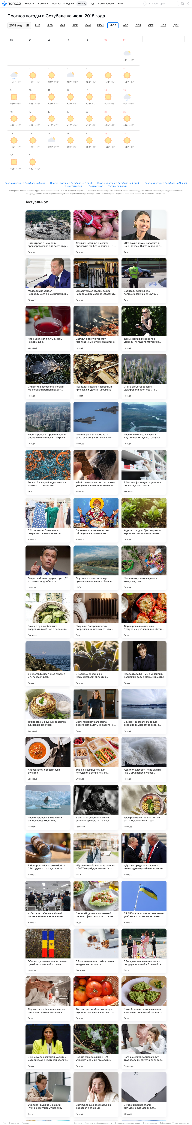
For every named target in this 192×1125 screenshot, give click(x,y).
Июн (100, 25)
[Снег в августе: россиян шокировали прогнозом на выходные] (144, 376)
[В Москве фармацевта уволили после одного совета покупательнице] (144, 472)
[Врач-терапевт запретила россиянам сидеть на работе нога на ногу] (96, 711)
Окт (150, 25)
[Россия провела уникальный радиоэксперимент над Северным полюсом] (48, 807)
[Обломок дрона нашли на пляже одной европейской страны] (48, 951)
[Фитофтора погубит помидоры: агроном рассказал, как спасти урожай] (96, 998)
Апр (75, 25)
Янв (37, 25)
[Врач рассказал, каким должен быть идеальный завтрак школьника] (144, 807)
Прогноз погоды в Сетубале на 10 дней (166, 183)
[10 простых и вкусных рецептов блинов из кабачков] (48, 711)
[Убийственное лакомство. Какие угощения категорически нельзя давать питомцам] (96, 472)
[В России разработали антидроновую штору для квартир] (144, 1094)
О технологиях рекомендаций (127, 1123)
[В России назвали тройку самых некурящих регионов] (96, 951)
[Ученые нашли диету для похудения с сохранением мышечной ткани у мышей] (96, 759)
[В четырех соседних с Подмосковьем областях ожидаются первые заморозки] (96, 663)
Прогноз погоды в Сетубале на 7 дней (118, 183)
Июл (113, 25)
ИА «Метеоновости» (180, 1123)
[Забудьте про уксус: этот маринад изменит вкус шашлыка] (96, 328)
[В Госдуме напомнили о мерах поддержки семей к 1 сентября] (144, 951)
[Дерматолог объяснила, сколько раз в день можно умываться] (48, 998)
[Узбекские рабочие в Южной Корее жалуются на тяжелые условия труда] (48, 903)
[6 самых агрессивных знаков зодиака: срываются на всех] (96, 807)
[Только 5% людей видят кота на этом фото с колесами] (48, 472)
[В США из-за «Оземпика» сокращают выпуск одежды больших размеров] (48, 520)
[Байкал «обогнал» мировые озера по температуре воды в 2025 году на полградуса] (144, 711)
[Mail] (4, 3)
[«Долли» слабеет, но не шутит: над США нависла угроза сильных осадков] (144, 759)
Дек (175, 25)
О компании (14, 1123)
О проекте (78, 1123)
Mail (4, 1123)
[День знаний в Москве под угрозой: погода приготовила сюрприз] (144, 328)
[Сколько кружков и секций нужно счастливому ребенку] (48, 1094)
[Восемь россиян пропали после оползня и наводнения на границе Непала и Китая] (48, 424)
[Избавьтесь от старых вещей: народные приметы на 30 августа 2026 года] (96, 280)
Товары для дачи (117, 186)
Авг (125, 25)
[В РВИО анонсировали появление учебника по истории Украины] (144, 903)
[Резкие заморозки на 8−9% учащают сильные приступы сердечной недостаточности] (96, 1046)
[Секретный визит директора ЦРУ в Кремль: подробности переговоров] (48, 568)
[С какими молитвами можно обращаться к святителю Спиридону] (96, 520)
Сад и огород (95, 186)
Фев (50, 25)
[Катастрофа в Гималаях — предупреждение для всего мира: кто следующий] (48, 232)
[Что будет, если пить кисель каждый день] (48, 328)
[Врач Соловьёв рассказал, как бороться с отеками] (96, 1094)
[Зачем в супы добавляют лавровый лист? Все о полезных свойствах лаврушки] (48, 615)
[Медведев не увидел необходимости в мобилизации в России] (48, 280)
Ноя (163, 25)
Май (88, 25)
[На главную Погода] (14, 3)
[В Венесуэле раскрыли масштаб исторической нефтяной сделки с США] (48, 1046)
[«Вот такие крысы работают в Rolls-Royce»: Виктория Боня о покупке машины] (144, 232)
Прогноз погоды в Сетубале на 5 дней (71, 183)
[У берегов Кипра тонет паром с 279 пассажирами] (48, 663)
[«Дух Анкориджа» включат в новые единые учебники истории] (144, 855)
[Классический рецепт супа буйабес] (48, 759)
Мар (62, 25)
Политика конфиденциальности (98, 1123)
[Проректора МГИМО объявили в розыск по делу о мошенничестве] (144, 663)
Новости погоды (74, 186)
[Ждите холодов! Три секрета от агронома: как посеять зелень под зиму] (144, 520)
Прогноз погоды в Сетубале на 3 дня (24, 183)
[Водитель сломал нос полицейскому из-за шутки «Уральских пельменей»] (144, 280)
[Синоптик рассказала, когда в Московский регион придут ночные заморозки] (48, 376)
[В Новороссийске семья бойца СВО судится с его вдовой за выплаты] (48, 855)
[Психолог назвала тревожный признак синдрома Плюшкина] (96, 376)
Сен (138, 25)
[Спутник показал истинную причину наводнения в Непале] (96, 568)
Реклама (25, 1123)
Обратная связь (150, 1123)
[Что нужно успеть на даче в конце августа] (144, 568)
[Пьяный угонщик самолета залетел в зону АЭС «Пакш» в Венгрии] (96, 424)
